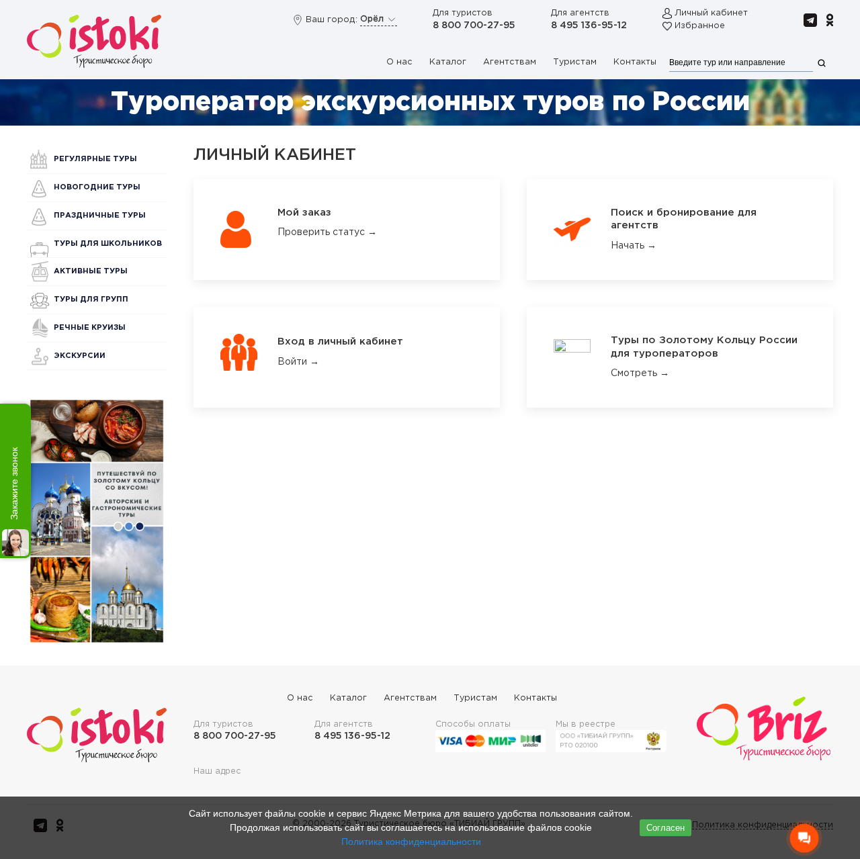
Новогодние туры (97, 187)
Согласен (665, 828)
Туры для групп (91, 299)
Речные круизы (90, 327)
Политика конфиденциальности (411, 841)
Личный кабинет (711, 13)
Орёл (373, 19)
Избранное (700, 26)
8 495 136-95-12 (589, 25)
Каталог (447, 62)
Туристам (575, 62)
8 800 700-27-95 (474, 25)
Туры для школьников (108, 243)
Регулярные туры (95, 159)
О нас (399, 62)
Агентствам (509, 62)
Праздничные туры (100, 215)
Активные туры (91, 271)
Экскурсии (79, 356)
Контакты (634, 62)
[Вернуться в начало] (94, 41)
